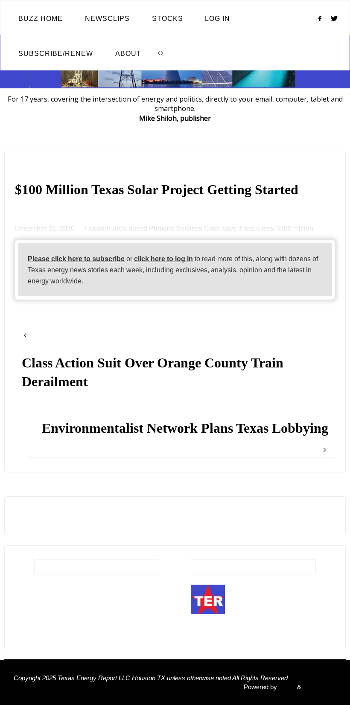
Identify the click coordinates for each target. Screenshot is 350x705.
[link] (161, 52)
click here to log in (163, 258)
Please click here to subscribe (76, 258)
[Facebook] (319, 18)
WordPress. (319, 687)
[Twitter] (334, 18)
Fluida (286, 687)
